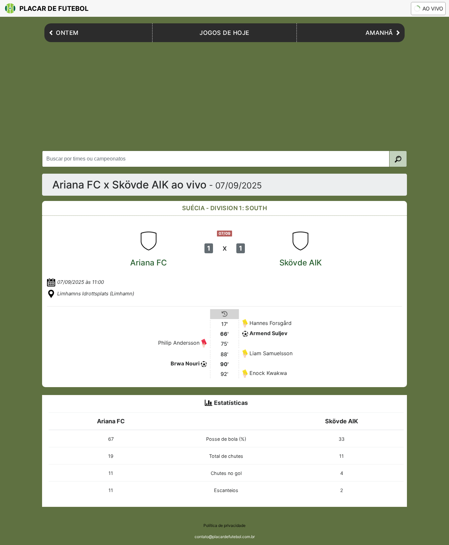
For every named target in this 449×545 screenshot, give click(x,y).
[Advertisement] (224, 95)
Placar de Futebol (53, 8)
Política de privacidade (224, 525)
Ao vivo (432, 8)
